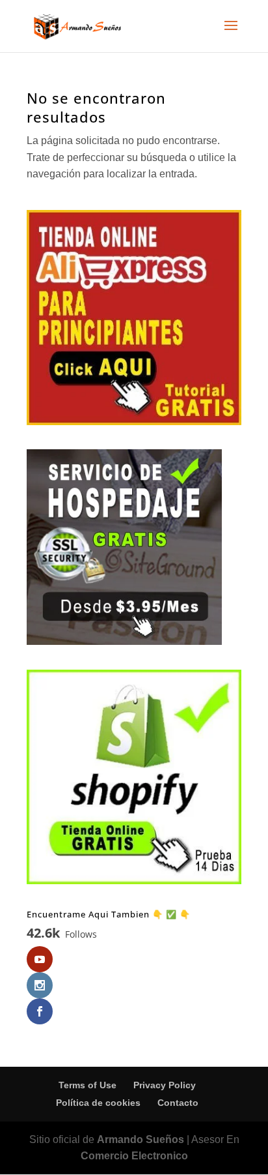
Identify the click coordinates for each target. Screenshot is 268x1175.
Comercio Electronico (134, 1155)
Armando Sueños (140, 1139)
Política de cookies (98, 1102)
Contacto (177, 1102)
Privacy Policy (164, 1085)
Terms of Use (87, 1085)
